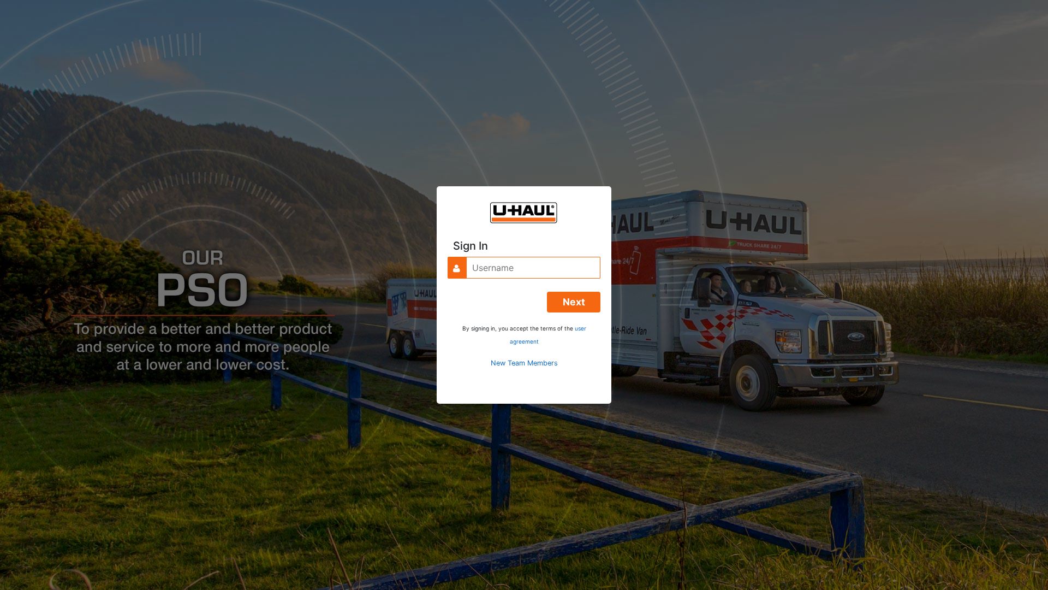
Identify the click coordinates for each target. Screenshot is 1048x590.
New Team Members (524, 363)
